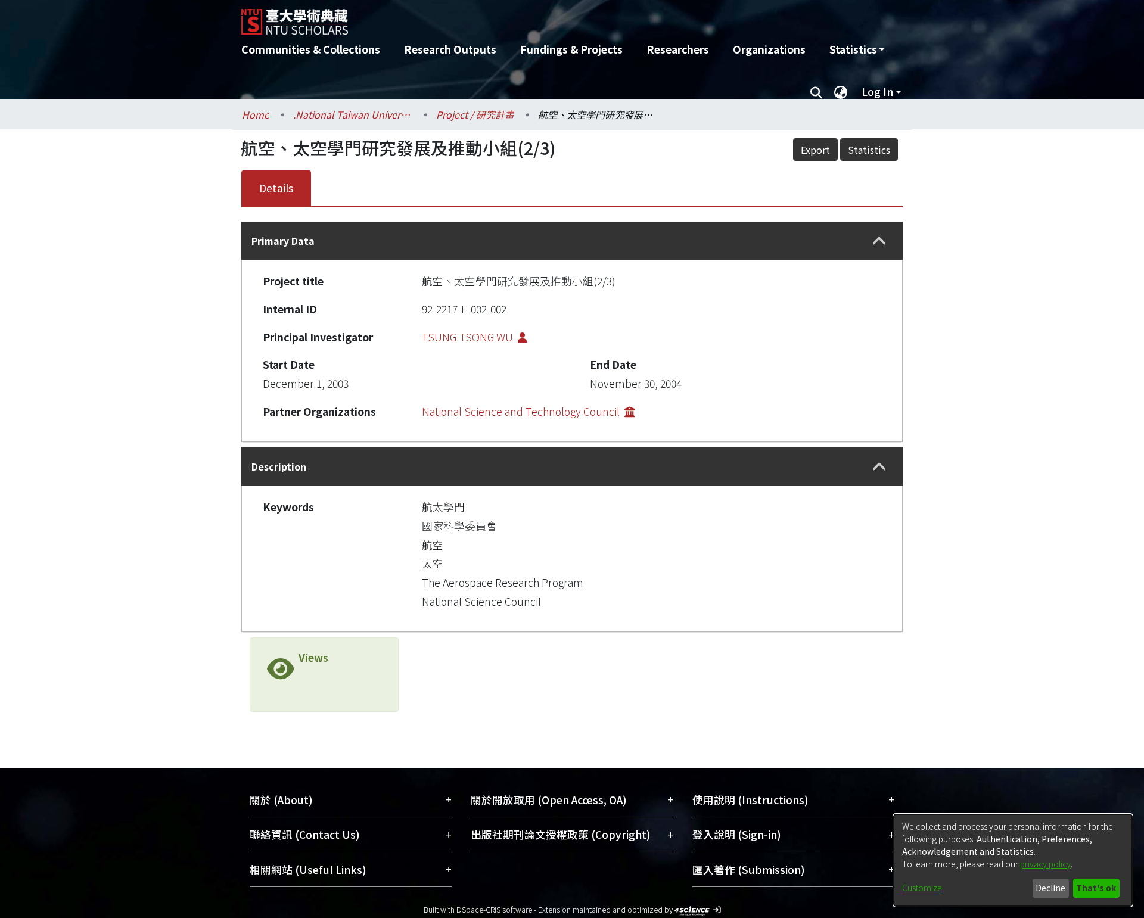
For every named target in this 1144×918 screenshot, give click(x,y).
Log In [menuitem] (877, 91)
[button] (879, 241)
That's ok (1096, 888)
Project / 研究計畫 (475, 114)
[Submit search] (816, 92)
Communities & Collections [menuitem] (310, 49)
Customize (922, 888)
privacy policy (1045, 864)
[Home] (508, 17)
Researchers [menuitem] (677, 49)
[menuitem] (856, 49)
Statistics (869, 149)
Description (278, 466)
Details (276, 188)
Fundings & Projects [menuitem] (571, 49)
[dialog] (1013, 860)
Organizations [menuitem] (769, 49)
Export (815, 149)
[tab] (572, 241)
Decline (1050, 888)
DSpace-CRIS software (494, 909)
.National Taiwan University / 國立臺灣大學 (352, 114)
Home (255, 114)
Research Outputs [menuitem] (450, 49)
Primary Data (283, 241)
